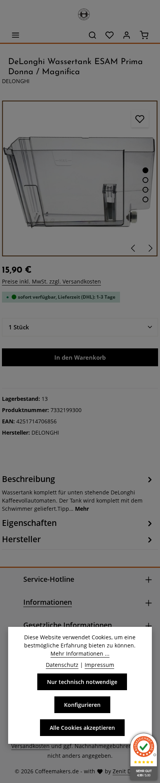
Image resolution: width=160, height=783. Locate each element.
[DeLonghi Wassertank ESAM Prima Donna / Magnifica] (80, 178)
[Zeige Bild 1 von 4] (145, 170)
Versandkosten (30, 746)
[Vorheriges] (133, 248)
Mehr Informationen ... (80, 653)
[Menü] (15, 35)
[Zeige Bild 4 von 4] (145, 199)
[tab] (78, 493)
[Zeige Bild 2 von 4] (145, 180)
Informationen (47, 602)
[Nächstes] (150, 248)
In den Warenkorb (80, 357)
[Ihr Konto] (126, 35)
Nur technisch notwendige (82, 682)
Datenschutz (62, 664)
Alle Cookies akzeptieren (82, 727)
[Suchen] (92, 35)
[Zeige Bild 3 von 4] (145, 190)
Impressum (99, 664)
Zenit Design (129, 771)
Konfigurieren (82, 704)
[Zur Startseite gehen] (80, 12)
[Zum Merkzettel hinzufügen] (140, 118)
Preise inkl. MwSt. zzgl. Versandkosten (51, 281)
